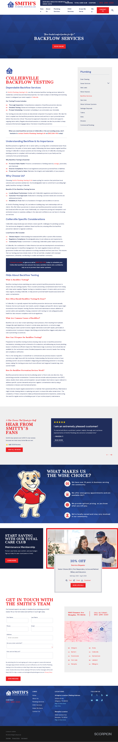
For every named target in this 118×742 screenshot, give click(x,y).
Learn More (11, 560)
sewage (56, 164)
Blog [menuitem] (92, 10)
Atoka (94, 648)
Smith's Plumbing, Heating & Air (18, 92)
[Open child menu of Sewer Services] (108, 83)
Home (34, 695)
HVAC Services (37, 705)
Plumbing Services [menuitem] (57, 10)
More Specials (78, 585)
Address (9, 634)
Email (78, 580)
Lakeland (95, 660)
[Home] (21, 4)
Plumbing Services (38, 702)
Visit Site (58, 706)
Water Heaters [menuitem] (85, 92)
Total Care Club (80, 3)
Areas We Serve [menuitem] (82, 10)
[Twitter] (97, 695)
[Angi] (102, 700)
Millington (95, 664)
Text (70, 580)
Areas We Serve (37, 708)
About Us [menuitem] (48, 10)
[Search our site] (112, 10)
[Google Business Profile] (107, 695)
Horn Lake (74, 660)
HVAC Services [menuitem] (71, 10)
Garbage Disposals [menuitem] (86, 108)
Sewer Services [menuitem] (85, 83)
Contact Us (102, 10)
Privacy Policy (48, 672)
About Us (35, 698)
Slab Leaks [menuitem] (83, 88)
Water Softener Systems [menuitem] (88, 104)
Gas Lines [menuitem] (83, 100)
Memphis (74, 664)
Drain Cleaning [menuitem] (84, 79)
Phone (8, 626)
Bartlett (73, 652)
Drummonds (75, 656)
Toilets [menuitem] (82, 113)
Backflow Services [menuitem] (86, 96)
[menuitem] (8, 738)
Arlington (74, 648)
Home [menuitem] (41, 10)
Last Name (34, 617)
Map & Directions (60, 703)
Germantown (96, 656)
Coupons (92, 3)
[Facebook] (92, 695)
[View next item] (111, 455)
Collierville (35, 97)
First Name (10, 617)
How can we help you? (13, 651)
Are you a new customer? (14, 643)
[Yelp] (102, 695)
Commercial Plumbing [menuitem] (87, 125)
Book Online (59, 46)
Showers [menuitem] (83, 121)
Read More (59, 440)
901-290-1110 (106, 3)
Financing (69, 3)
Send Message (13, 679)
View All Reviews (14, 450)
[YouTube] (97, 700)
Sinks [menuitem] (82, 117)
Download (87, 580)
